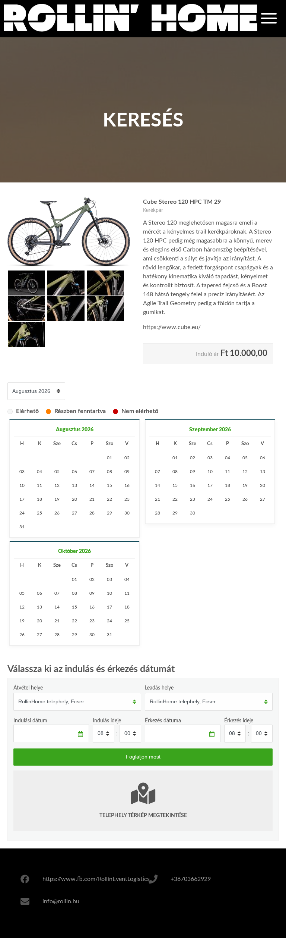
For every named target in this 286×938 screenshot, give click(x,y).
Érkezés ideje (238, 720)
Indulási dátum (30, 720)
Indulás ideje (107, 720)
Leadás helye (159, 688)
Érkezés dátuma (163, 720)
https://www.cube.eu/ (172, 327)
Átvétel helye (28, 688)
